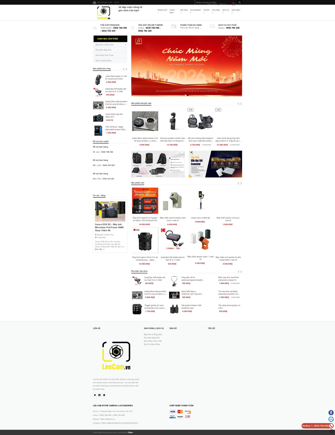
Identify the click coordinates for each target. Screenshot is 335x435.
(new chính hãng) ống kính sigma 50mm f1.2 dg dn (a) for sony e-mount (228, 141)
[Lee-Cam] (104, 12)
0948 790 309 (233, 27)
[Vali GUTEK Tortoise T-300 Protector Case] (174, 309)
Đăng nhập (212, 4)
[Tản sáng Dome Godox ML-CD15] (211, 309)
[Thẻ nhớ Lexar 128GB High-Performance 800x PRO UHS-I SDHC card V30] (98, 130)
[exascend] (215, 164)
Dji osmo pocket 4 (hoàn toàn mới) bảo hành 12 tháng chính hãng (173, 141)
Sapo (130, 432)
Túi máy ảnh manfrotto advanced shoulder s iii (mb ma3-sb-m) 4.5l (228, 294)
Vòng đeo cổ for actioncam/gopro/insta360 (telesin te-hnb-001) (192, 280)
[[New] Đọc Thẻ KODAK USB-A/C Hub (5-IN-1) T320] (137, 281)
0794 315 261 (109, 178)
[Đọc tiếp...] (99, 249)
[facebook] (99, 395)
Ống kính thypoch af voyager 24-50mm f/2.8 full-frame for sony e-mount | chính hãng (145, 220)
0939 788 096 (107, 152)
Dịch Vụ (225, 10)
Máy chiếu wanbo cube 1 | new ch (201, 257)
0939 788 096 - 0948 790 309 (113, 29)
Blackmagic (195, 10)
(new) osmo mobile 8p (200, 217)
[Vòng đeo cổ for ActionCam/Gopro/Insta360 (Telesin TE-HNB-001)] (174, 281)
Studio (206, 10)
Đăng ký (223, 4)
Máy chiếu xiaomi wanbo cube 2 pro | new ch (173, 219)
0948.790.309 (119, 415)
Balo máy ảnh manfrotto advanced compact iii (228, 278)
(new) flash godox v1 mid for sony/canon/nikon (116, 77)
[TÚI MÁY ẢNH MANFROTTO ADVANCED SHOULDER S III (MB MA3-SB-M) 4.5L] (211, 295)
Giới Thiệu (236, 10)
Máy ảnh (184, 10)
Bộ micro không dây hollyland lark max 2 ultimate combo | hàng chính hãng (200, 141)
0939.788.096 (105, 415)
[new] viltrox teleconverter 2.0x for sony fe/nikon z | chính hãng (145, 141)
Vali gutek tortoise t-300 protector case (192, 306)
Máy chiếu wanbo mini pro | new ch (228, 219)
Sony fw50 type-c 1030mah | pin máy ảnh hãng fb (192, 294)
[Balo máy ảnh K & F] (158, 164)
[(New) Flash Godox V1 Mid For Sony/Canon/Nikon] (98, 80)
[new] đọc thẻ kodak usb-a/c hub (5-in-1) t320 (173, 258)
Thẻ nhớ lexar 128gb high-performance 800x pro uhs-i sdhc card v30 (115, 129)
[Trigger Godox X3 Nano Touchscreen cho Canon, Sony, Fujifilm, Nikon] (137, 309)
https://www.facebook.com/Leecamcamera (120, 423)
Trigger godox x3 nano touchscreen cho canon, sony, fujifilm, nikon (154, 308)
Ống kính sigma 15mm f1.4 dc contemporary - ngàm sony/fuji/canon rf (145, 260)
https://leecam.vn (107, 419)
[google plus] (104, 395)
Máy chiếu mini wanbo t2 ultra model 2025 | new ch (228, 258)
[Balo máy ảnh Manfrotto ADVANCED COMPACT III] (211, 281)
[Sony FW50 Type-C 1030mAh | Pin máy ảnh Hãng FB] (174, 295)
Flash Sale (172, 11)
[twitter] (95, 395)
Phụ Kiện (216, 10)
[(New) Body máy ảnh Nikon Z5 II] (98, 118)
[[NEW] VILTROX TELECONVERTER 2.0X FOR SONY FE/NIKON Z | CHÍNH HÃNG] (137, 295)
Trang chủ (162, 10)
